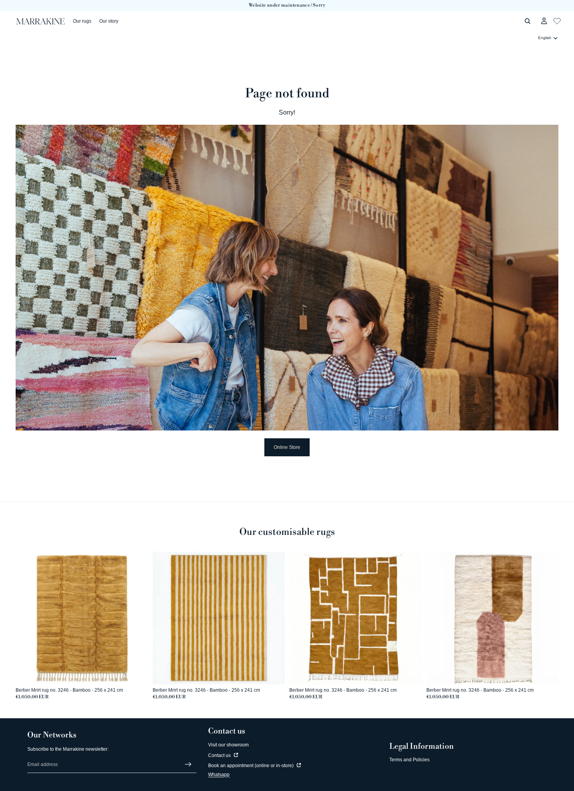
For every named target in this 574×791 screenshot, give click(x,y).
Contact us (220, 755)
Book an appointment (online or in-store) (251, 765)
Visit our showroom (228, 745)
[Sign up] (188, 764)
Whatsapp (219, 774)
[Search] (527, 21)
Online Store (287, 447)
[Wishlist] (557, 20)
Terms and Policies (409, 759)
